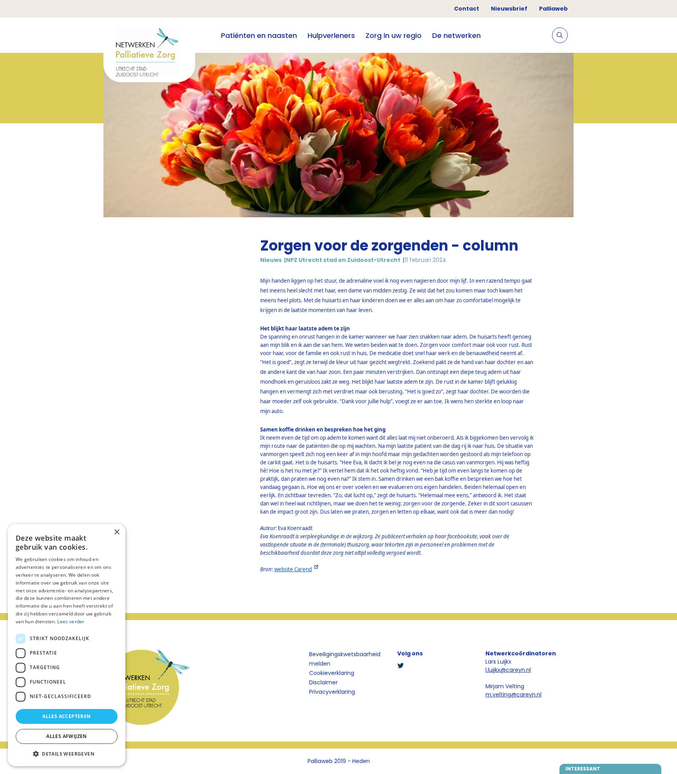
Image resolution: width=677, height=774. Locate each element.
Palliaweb (553, 9)
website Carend (293, 569)
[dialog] (66, 645)
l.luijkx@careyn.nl (508, 670)
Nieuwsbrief (509, 9)
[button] (67, 753)
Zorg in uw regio (394, 35)
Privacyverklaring (332, 692)
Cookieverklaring (331, 673)
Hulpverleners (331, 35)
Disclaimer (323, 682)
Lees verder (70, 621)
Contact (466, 9)
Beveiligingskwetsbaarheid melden (344, 659)
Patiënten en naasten (259, 35)
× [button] (116, 532)
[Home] (149, 53)
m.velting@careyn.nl (513, 694)
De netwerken (456, 35)
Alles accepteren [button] (66, 716)
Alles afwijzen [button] (66, 736)
